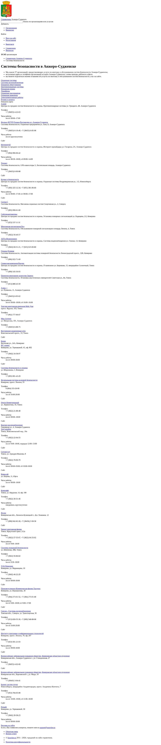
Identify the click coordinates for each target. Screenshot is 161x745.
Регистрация (11, 40)
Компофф (5, 490)
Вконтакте (10, 44)
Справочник (6, 19)
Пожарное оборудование (11, 85)
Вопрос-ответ (11, 734)
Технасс (4, 163)
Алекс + (4, 288)
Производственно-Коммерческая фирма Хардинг (21, 589)
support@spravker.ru (47, 728)
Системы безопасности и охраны (14, 368)
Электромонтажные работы (12, 97)
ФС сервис (5, 345)
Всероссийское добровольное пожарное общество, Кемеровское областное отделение (35, 656)
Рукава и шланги (8, 100)
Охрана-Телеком (7, 251)
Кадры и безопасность (10, 179)
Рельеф (4, 707)
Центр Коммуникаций (10, 403)
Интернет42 (6, 145)
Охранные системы (9, 80)
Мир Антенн (6, 319)
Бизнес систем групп (9, 685)
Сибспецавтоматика (9, 214)
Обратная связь (12, 732)
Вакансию (10, 30)
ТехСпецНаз (6, 429)
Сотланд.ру (5, 452)
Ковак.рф (4, 474)
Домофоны (5, 91)
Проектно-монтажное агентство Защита (17, 276)
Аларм (3, 104)
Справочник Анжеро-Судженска (19, 58)
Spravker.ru (12, 738)
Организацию (11, 28)
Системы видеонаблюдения (12, 83)
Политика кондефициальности (18, 742)
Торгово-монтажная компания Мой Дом (17, 306)
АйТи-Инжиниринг (9, 239)
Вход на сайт (11, 38)
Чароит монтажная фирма (11, 529)
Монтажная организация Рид (12, 226)
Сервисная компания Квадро (12, 263)
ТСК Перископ (7, 566)
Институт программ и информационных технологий (22, 633)
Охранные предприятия (10, 93)
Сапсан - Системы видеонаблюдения (16, 611)
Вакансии (10, 50)
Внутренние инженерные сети (13, 331)
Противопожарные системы (12, 87)
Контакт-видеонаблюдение (12, 425)
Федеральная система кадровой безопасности (19, 380)
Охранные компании (9, 95)
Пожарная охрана (8, 89)
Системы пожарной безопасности (14, 548)
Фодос (3, 513)
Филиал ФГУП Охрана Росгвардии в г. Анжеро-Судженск (24, 122)
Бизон (3, 341)
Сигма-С (4, 202)
